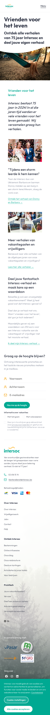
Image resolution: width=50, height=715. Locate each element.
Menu (43, 5)
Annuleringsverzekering (14, 606)
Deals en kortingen (12, 565)
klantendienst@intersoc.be (20, 479)
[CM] (27, 647)
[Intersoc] (9, 6)
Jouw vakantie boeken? (14, 591)
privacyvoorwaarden (21, 425)
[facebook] (6, 676)
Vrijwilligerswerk (11, 514)
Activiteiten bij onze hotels (15, 570)
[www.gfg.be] (27, 658)
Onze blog (8, 555)
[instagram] (11, 676)
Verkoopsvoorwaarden (14, 611)
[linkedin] (17, 676)
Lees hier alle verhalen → (21, 266)
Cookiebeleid (37, 692)
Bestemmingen (10, 545)
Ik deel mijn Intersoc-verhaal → (24, 343)
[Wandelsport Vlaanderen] (10, 658)
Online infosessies (12, 550)
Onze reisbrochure (12, 560)
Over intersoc (10, 509)
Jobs (6, 519)
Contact (7, 524)
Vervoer (7, 596)
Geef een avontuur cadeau (16, 601)
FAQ (6, 529)
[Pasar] (10, 647)
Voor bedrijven (10, 575)
